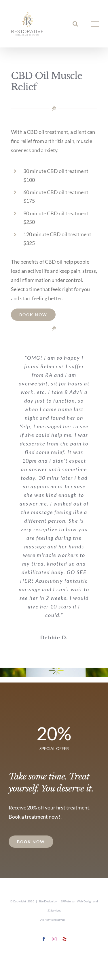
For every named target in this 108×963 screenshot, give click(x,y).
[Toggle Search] (75, 24)
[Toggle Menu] (95, 24)
